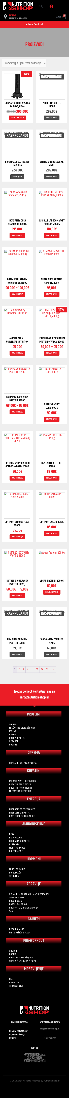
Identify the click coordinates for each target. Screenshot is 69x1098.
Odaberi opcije (51, 117)
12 (42, 669)
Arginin (13, 951)
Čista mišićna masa (19, 932)
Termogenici (16, 986)
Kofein (13, 954)
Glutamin (14, 844)
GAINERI (34, 919)
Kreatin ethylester (20, 784)
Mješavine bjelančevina (22, 728)
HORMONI (34, 859)
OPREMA (34, 753)
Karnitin (14, 982)
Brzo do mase (16, 929)
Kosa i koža (15, 901)
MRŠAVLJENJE (34, 969)
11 (37, 669)
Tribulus (14, 876)
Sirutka (13, 724)
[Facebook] (31, 1087)
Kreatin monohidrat (20, 788)
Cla (11, 979)
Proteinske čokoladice (22, 816)
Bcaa (12, 834)
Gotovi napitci (17, 738)
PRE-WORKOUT (33, 940)
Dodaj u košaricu (17, 117)
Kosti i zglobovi (18, 904)
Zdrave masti (16, 897)
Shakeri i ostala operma (23, 763)
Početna (29, 24)
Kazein (13, 734)
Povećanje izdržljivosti (22, 957)
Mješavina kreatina (20, 791)
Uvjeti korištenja (17, 1034)
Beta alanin (16, 837)
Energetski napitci (19, 813)
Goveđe (13, 744)
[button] (41, 6)
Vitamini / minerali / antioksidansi (29, 894)
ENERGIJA (34, 799)
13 (47, 669)
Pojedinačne (16, 851)
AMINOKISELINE (33, 824)
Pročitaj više (17, 176)
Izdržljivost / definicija (22, 781)
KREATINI (34, 771)
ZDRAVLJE (34, 884)
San (11, 911)
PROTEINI (33, 714)
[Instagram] (38, 1087)
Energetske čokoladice (22, 809)
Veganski (14, 741)
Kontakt (13, 1038)
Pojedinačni (15, 872)
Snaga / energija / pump (23, 961)
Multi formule (17, 848)
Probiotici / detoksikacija (23, 908)
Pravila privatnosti (18, 1031)
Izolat (12, 731)
